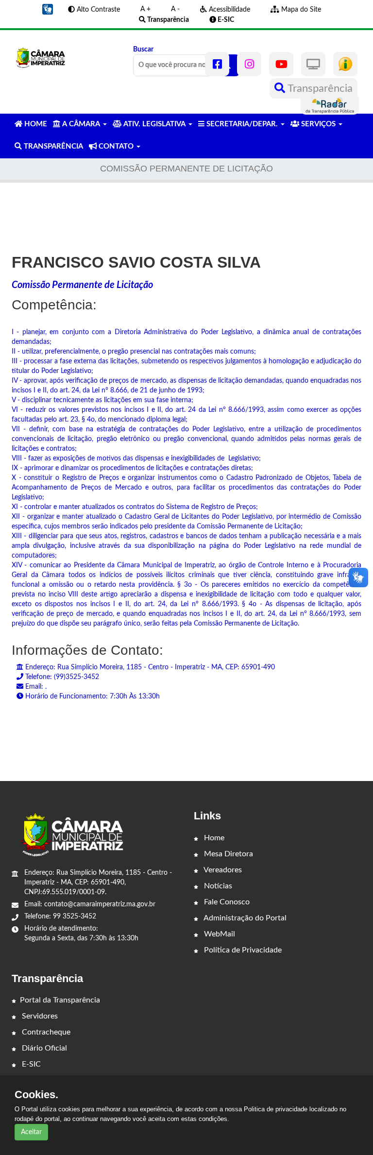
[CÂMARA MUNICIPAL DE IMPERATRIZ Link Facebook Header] (217, 64)
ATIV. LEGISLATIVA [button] (154, 124)
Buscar (143, 49)
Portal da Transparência (60, 1000)
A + (145, 9)
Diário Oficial (43, 1048)
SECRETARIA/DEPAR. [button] (242, 124)
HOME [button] (34, 124)
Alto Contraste (97, 9)
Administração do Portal (244, 918)
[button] (47, 9)
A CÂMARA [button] (81, 124)
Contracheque (45, 1032)
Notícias (217, 886)
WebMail (218, 934)
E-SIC (30, 1064)
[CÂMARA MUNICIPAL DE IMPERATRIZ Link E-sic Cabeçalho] (345, 64)
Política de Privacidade (242, 950)
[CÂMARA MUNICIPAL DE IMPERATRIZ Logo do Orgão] (44, 57)
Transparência (319, 88)
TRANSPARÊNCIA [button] (52, 146)
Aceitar (31, 1132)
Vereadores (222, 870)
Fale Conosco (226, 902)
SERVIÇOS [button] (318, 124)
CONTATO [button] (116, 146)
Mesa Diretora (227, 854)
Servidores (39, 1016)
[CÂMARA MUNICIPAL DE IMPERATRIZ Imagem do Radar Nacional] (330, 104)
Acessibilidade (228, 9)
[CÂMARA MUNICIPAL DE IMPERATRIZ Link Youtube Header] (281, 64)
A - (175, 9)
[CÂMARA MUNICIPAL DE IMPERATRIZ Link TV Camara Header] (313, 64)
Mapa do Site (300, 9)
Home (213, 838)
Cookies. (36, 1095)
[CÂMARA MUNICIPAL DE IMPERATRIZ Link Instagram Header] (249, 64)
